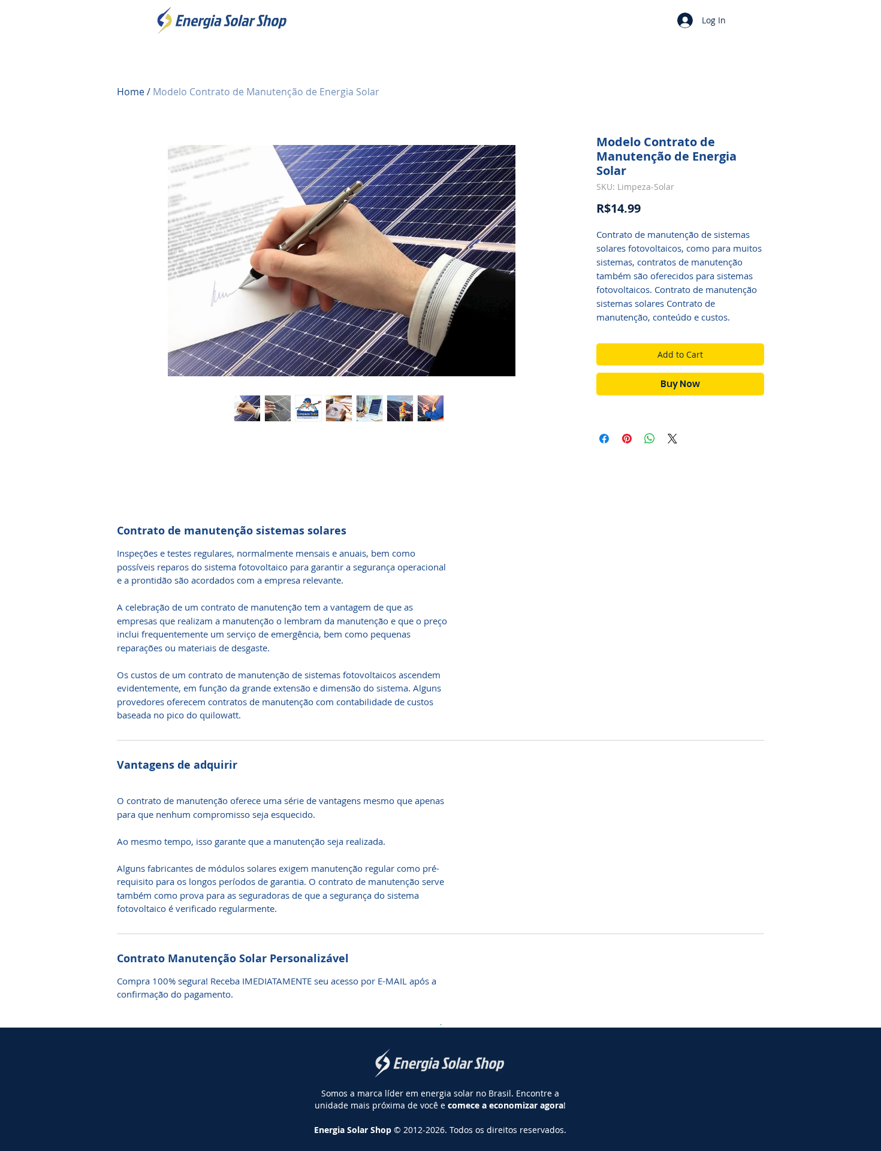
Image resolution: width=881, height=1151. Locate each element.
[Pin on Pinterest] (627, 438)
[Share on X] (672, 438)
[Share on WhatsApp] (649, 438)
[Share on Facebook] (604, 438)
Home (130, 91)
